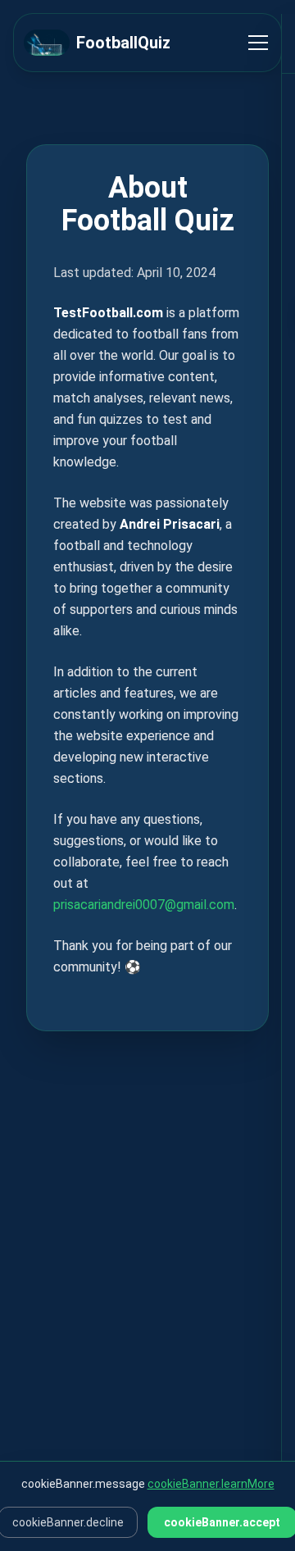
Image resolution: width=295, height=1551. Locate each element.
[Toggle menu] (258, 43)
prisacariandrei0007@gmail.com (143, 904)
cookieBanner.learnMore (211, 1483)
